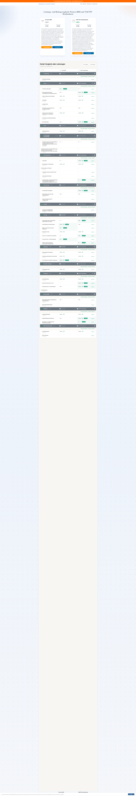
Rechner (84, 4)
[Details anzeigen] (41, 79)
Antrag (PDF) (57, 47)
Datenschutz (94, 4)
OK (131, 794)
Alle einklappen (92, 64)
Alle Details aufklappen (84, 76)
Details (92, 79)
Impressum (89, 4)
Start (81, 4)
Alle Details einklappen (91, 76)
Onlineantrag (47, 47)
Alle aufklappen (85, 64)
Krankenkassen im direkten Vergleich (47, 4)
